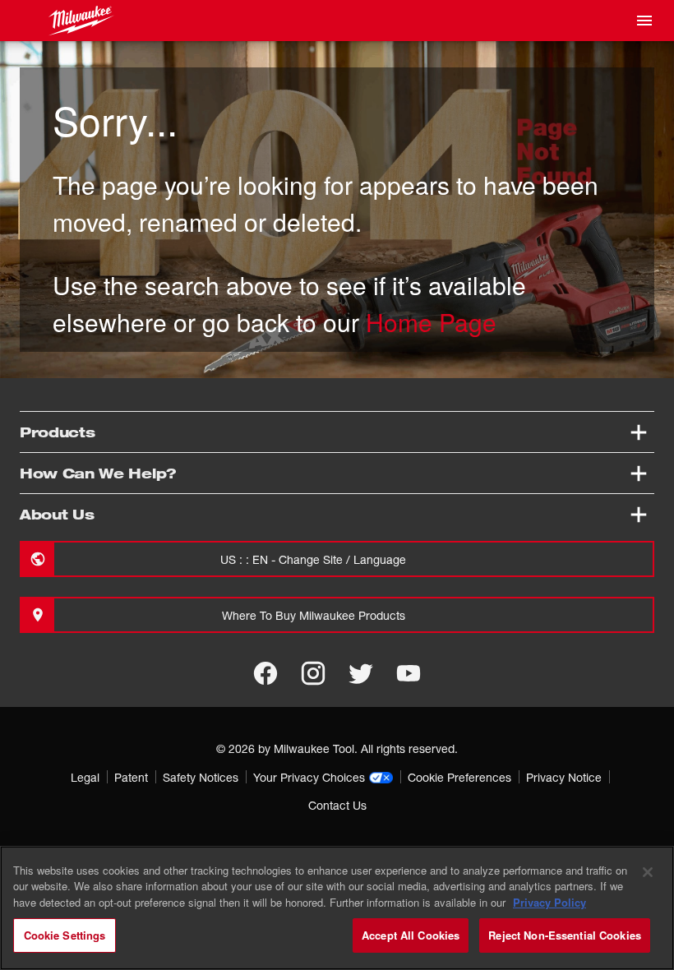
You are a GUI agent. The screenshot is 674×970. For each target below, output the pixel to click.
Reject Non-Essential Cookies (564, 935)
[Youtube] (408, 673)
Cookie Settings (65, 935)
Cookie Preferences (459, 777)
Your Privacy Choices (309, 777)
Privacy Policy (549, 902)
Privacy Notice (564, 777)
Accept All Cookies (410, 935)
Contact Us (337, 805)
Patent (131, 777)
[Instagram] (313, 673)
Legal (85, 777)
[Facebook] (265, 673)
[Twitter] (361, 673)
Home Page (431, 322)
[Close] (648, 872)
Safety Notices (200, 777)
